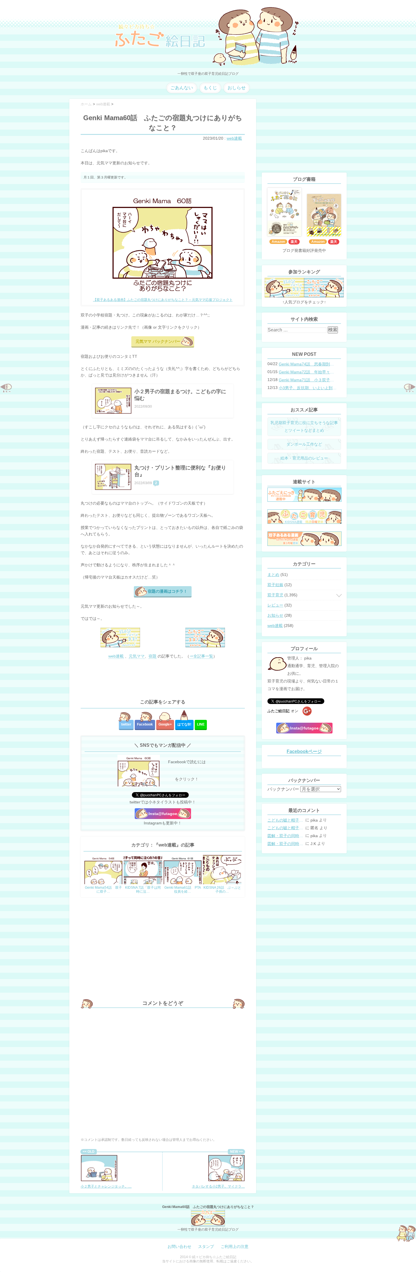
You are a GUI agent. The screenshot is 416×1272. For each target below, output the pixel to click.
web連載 (234, 138)
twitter (126, 724)
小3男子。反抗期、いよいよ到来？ (308, 388)
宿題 (152, 656)
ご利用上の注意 (234, 1246)
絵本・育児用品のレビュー (304, 458)
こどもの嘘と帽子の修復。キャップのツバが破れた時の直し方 (285, 820)
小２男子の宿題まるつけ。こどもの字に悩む (180, 395)
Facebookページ (304, 751)
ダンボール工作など (304, 444)
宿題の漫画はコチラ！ (167, 591)
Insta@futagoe (163, 813)
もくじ (210, 87)
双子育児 (275, 595)
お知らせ (275, 615)
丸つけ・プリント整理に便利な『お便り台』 (180, 471)
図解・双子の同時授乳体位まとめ (285, 835)
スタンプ (206, 1246)
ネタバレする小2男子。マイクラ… (218, 1186)
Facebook (145, 724)
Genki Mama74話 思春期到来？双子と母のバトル (308, 364)
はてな (184, 724)
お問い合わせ (179, 1246)
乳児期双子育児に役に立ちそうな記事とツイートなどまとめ (304, 426)
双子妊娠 (275, 584)
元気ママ (137, 656)
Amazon (278, 242)
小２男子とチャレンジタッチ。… (106, 1186)
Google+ (165, 724)
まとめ (273, 574)
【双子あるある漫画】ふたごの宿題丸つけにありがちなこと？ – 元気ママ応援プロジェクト (163, 300)
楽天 (294, 242)
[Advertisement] (163, 679)
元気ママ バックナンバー (158, 341)
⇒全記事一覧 (201, 656)
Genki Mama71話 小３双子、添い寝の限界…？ (308, 380)
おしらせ (237, 87)
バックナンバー (283, 789)
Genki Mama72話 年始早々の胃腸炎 (308, 372)
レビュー (275, 605)
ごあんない (181, 87)
